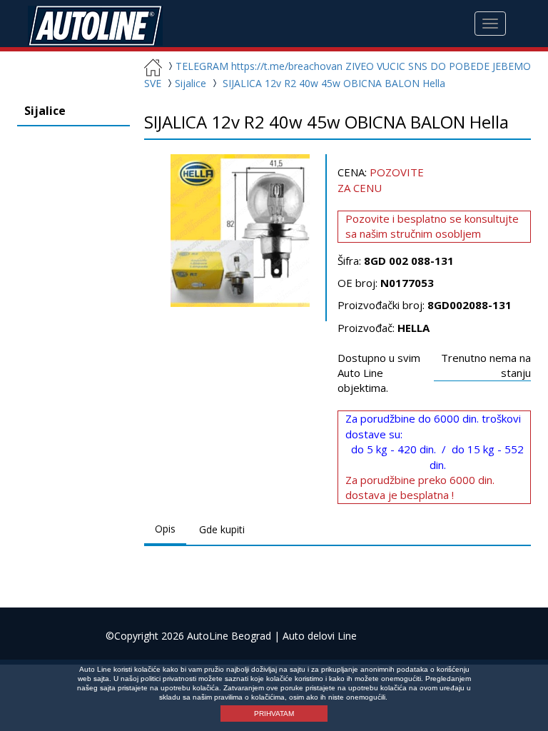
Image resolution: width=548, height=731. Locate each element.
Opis (165, 528)
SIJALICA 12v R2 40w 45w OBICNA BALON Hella (334, 83)
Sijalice (192, 83)
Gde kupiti (222, 529)
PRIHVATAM (274, 713)
